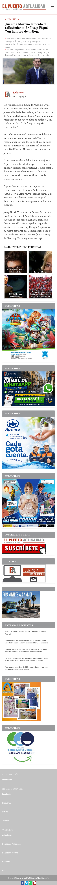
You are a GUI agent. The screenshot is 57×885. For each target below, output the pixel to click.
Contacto (6, 861)
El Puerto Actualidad (22, 878)
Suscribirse (7, 779)
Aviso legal (6, 835)
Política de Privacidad (11, 844)
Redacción (18, 92)
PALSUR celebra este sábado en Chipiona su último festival (25, 632)
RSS (3, 870)
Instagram (6, 803)
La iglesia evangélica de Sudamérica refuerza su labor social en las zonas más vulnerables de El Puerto (26, 659)
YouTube (6, 811)
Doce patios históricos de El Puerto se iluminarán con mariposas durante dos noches (26, 668)
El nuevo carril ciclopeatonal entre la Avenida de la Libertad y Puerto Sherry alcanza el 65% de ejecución (26, 641)
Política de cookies (10, 852)
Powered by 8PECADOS (40, 878)
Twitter (5, 820)
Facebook (6, 794)
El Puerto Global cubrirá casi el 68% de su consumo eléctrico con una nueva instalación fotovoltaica (26, 650)
